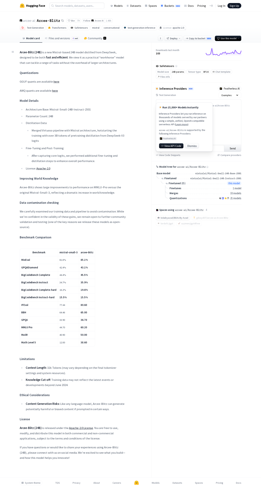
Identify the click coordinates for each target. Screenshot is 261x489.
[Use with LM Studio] (223, 198)
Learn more (182, 124)
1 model (237, 188)
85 (183, 183)
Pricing (201, 5)
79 (78, 20)
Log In (221, 5)
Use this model (228, 38)
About (96, 482)
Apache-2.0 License (81, 428)
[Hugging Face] (136, 482)
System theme (32, 482)
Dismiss (192, 146)
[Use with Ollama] (228, 198)
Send (233, 148)
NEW (190, 89)
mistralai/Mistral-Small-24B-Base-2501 (218, 173)
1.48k (108, 20)
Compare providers (231, 155)
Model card (33, 38)
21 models (235, 198)
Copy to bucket (200, 38)
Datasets (135, 5)
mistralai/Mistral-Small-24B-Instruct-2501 (215, 178)
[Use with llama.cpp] (220, 198)
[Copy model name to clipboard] (62, 20)
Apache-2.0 (43, 168)
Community (96, 38)
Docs (191, 5)
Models (118, 5)
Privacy (76, 482)
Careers (117, 482)
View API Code (172, 146)
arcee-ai (29, 20)
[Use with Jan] (225, 198)
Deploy (174, 38)
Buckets (172, 5)
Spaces (153, 5)
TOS (57, 482)
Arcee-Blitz (48, 20)
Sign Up (234, 5)
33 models (235, 193)
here (56, 81)
